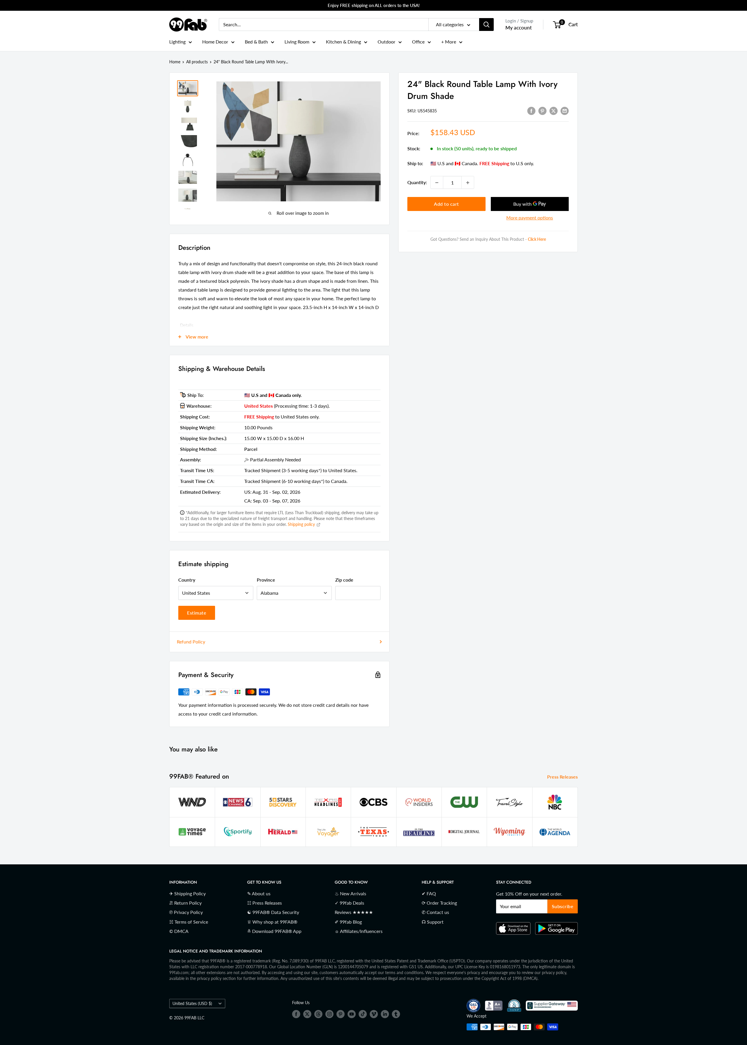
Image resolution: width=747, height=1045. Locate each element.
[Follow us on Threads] (318, 1014)
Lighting (177, 41)
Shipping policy (302, 524)
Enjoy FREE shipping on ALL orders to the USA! (374, 5)
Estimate (196, 612)
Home (174, 61)
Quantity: (417, 182)
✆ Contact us (435, 912)
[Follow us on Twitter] (307, 1014)
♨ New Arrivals (350, 893)
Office (418, 41)
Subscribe (563, 906)
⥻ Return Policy (185, 903)
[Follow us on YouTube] (352, 1014)
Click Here (537, 239)
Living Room (297, 41)
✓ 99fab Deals (349, 903)
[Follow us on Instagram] (329, 1014)
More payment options (529, 218)
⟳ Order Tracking (439, 903)
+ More (448, 41)
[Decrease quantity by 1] (437, 183)
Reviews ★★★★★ (354, 912)
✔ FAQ (429, 893)
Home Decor (215, 41)
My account (518, 28)
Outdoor (386, 41)
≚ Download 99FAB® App (274, 931)
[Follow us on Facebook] (296, 1014)
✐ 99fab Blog (348, 921)
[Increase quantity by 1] (468, 183)
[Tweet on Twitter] (553, 110)
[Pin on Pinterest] (542, 110)
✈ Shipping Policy (187, 893)
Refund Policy (191, 641)
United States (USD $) (192, 1003)
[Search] (486, 24)
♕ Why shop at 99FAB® (272, 921)
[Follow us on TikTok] (363, 1014)
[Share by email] (565, 110)
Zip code (344, 579)
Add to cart (446, 204)
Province (266, 579)
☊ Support (433, 921)
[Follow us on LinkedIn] (385, 1014)
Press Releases (563, 776)
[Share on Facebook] (531, 110)
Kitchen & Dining (343, 41)
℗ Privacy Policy (186, 912)
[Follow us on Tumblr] (396, 1014)
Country (186, 579)
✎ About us (258, 893)
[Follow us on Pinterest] (340, 1014)
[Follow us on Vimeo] (374, 1014)
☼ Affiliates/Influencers (359, 931)
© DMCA (179, 931)
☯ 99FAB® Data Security (273, 912)
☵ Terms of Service (188, 921)
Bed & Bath (256, 41)
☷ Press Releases (264, 903)
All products (197, 61)
